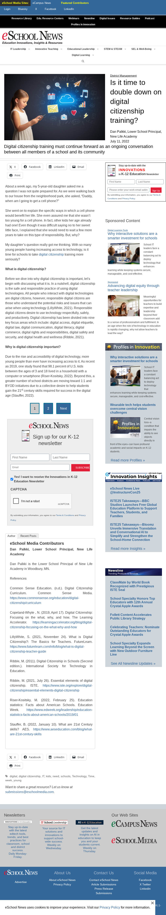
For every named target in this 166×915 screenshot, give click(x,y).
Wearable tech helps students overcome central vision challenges (133, 408)
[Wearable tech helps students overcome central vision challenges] (125, 436)
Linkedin (145, 888)
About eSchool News (62, 880)
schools (65, 776)
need (56, 776)
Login (7, 9)
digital (13, 776)
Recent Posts (28, 535)
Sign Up (156, 190)
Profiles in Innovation (83, 24)
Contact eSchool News (103, 880)
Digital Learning (81, 55)
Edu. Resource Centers (50, 18)
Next (63, 408)
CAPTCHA (19, 489)
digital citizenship (51, 254)
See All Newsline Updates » (133, 663)
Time (91, 776)
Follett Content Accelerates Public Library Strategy (131, 616)
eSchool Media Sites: (15, 2)
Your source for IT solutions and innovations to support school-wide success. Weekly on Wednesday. (53, 838)
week (8, 780)
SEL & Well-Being (141, 49)
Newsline (89, 18)
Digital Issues (107, 18)
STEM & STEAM (113, 49)
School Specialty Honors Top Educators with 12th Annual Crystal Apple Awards (132, 602)
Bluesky (23, 9)
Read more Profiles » (128, 460)
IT (43, 776)
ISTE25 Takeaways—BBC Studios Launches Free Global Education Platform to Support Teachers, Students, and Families (133, 508)
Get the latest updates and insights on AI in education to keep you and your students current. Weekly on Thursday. (89, 840)
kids (48, 776)
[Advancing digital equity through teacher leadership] (124, 314)
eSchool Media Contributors (37, 543)
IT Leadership (18, 49)
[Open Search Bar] (83, 61)
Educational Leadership (81, 49)
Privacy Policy (128, 198)
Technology (79, 776)
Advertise (21, 882)
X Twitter (145, 884)
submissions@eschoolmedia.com (29, 792)
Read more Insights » (128, 549)
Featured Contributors (75, 2)
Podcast (149, 18)
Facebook (145, 880)
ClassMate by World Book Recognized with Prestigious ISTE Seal (132, 586)
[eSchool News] (32, 37)
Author (11, 535)
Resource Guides (130, 18)
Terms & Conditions (65, 515)
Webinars (73, 18)
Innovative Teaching (46, 49)
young (17, 780)
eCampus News (42, 2)
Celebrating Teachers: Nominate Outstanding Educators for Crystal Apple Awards (135, 630)
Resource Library (22, 18)
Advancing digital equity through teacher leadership (133, 288)
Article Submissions (103, 884)
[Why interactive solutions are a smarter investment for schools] (124, 262)
